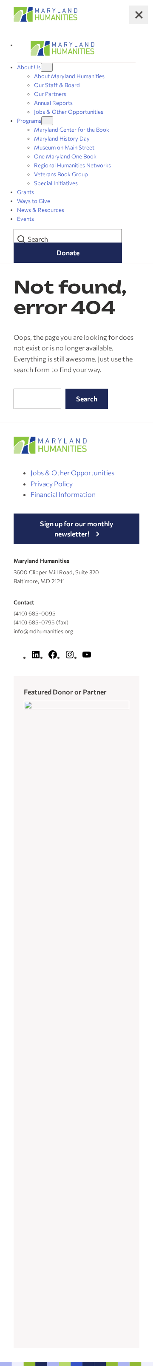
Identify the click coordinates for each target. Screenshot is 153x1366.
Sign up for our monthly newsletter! (76, 528)
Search (86, 399)
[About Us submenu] (47, 67)
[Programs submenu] (47, 120)
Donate (68, 252)
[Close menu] (138, 15)
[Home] (62, 48)
